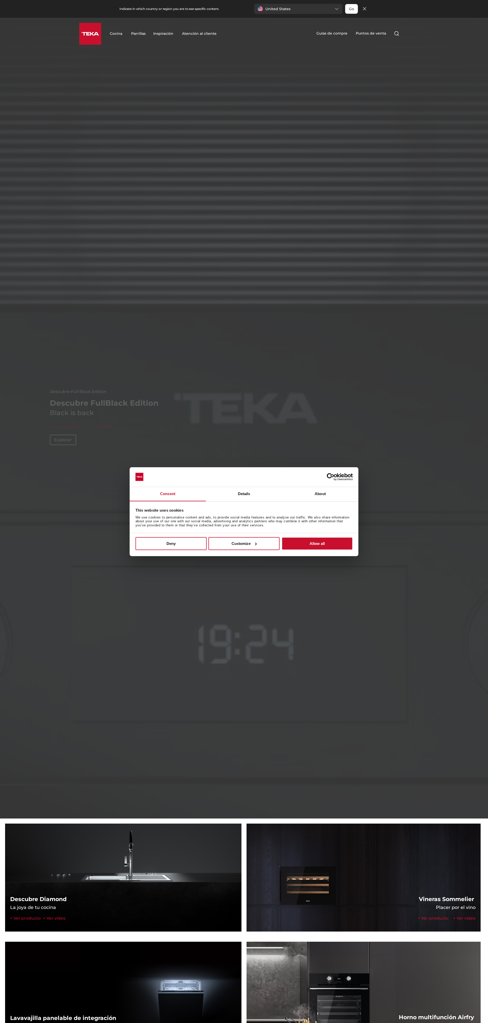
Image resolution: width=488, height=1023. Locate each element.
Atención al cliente (199, 33)
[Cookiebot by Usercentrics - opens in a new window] (330, 477)
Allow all (317, 543)
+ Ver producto (65, 432)
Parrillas (138, 33)
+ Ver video (54, 918)
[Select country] (406, 33)
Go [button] (351, 9)
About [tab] (320, 494)
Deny (171, 543)
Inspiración (163, 33)
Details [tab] (244, 494)
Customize (241, 543)
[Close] (364, 9)
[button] (298, 9)
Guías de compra (331, 33)
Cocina (116, 33)
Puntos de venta (371, 33)
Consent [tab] (167, 494)
